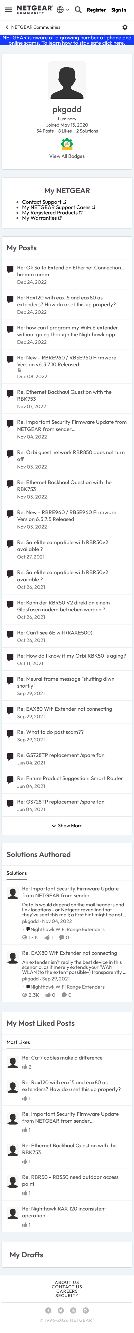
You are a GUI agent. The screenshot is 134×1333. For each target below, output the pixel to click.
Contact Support (41, 201)
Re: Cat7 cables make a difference (62, 1057)
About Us (67, 1282)
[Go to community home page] (35, 9)
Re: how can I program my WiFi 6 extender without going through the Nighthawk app (67, 331)
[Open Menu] (125, 27)
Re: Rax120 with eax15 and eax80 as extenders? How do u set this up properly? (66, 301)
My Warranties (39, 217)
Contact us (67, 1287)
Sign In (118, 10)
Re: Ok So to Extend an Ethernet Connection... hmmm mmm (71, 271)
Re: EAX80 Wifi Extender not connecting (64, 708)
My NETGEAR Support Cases (56, 207)
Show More (70, 826)
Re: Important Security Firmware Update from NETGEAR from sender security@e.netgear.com (72, 425)
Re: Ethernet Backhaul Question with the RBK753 (64, 395)
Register (96, 10)
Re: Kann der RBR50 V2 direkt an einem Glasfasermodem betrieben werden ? (63, 606)
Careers (67, 1291)
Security (67, 1295)
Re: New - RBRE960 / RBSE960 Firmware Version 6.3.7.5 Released (66, 515)
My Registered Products (50, 212)
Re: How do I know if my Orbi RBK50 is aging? (71, 655)
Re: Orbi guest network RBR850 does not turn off (71, 455)
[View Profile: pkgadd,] (13, 893)
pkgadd (30, 921)
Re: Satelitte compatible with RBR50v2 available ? (62, 545)
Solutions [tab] (17, 873)
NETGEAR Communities (35, 27)
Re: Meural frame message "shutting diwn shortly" (65, 682)
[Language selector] (63, 9)
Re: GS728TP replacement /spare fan (60, 755)
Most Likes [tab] (18, 1042)
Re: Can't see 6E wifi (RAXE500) (54, 632)
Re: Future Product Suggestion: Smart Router (70, 778)
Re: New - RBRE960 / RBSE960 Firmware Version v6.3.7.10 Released (66, 361)
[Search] (78, 9)
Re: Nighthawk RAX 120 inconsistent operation (64, 1212)
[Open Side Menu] (8, 9)
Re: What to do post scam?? (50, 732)
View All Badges (67, 155)
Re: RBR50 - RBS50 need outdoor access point (70, 1180)
